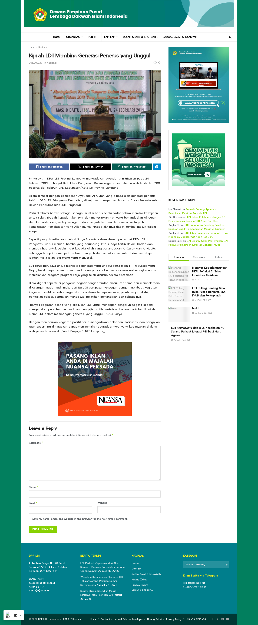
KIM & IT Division (72, 619)
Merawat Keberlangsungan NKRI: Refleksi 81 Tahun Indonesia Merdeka (209, 271)
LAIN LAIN (109, 37)
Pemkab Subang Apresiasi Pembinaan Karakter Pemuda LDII (192, 211)
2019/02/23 (35, 63)
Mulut (195, 308)
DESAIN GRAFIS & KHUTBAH (139, 37)
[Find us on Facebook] (213, 619)
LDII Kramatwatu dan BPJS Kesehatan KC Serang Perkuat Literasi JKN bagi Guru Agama (197, 331)
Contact (136, 568)
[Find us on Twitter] (217, 619)
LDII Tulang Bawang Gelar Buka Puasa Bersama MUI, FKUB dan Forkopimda (209, 291)
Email (33, 503)
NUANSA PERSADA (142, 590)
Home (32, 47)
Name (33, 487)
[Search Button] (230, 37)
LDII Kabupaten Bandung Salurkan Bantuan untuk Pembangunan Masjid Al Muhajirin (196, 227)
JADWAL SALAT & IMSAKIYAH (180, 37)
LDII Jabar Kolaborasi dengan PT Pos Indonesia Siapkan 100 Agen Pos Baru (196, 219)
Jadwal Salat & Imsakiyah (146, 574)
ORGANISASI (73, 37)
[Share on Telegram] (157, 167)
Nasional (42, 47)
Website (102, 503)
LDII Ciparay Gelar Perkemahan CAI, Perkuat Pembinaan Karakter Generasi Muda (198, 243)
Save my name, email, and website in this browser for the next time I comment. (80, 519)
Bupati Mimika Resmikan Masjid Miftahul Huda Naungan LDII (98, 593)
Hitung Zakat (139, 579)
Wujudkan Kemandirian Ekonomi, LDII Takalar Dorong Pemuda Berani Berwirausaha (101, 581)
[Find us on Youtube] (227, 619)
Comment (36, 443)
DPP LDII (42, 619)
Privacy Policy (140, 585)
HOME (56, 37)
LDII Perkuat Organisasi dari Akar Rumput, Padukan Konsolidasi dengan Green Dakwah (102, 567)
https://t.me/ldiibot (194, 587)
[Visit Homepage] (129, 16)
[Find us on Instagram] (222, 619)
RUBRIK (92, 37)
